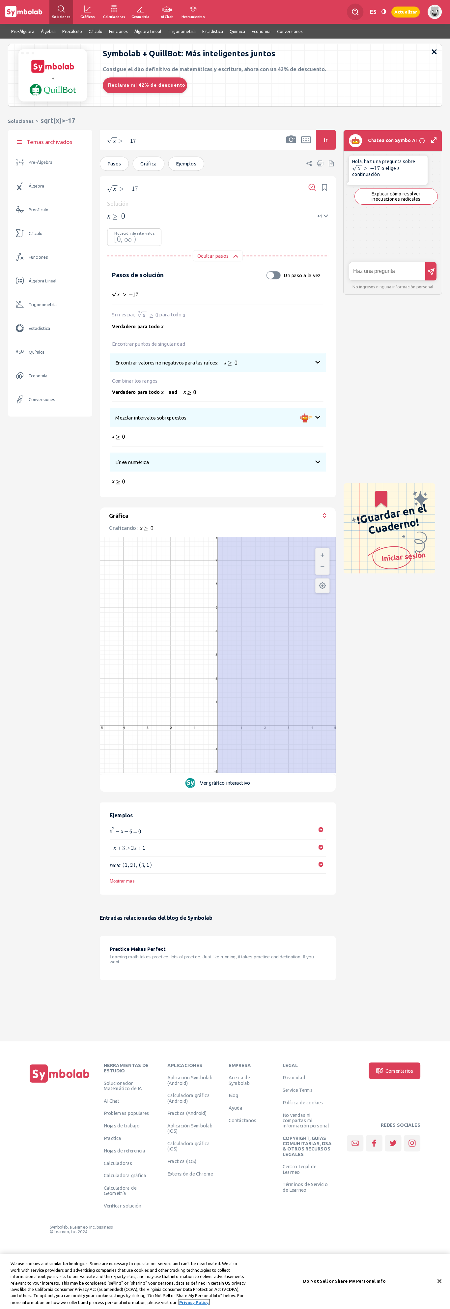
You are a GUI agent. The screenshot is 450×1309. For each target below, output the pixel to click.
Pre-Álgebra (40, 162)
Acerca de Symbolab (239, 1080)
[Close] (439, 1281)
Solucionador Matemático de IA (123, 1085)
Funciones (38, 257)
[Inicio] (60, 1082)
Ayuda (235, 1108)
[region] (225, 1281)
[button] (291, 144)
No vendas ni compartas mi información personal (306, 1120)
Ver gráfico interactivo (225, 783)
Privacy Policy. (194, 1302)
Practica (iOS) (181, 1161)
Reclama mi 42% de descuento (146, 85)
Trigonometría (43, 304)
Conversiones (42, 399)
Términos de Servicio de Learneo (305, 1187)
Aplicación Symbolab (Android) (189, 1080)
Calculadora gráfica (125, 1175)
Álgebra (36, 186)
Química (36, 352)
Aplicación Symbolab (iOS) (189, 1128)
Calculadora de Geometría (120, 1190)
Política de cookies (303, 1102)
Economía (38, 375)
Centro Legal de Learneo (299, 1169)
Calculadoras (118, 1163)
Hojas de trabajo (122, 1125)
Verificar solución (122, 1205)
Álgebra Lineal (42, 280)
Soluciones (21, 121)
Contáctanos (243, 1120)
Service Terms (298, 1090)
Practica (112, 1138)
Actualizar (405, 11)
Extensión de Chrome (190, 1173)
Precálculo (38, 209)
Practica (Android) (187, 1113)
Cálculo (35, 233)
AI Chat (112, 1100)
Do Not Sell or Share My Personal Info (344, 1280)
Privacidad (294, 1077)
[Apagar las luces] (383, 12)
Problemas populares (126, 1113)
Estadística (39, 328)
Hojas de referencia (124, 1150)
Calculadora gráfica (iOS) (188, 1146)
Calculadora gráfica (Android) (188, 1098)
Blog (234, 1095)
